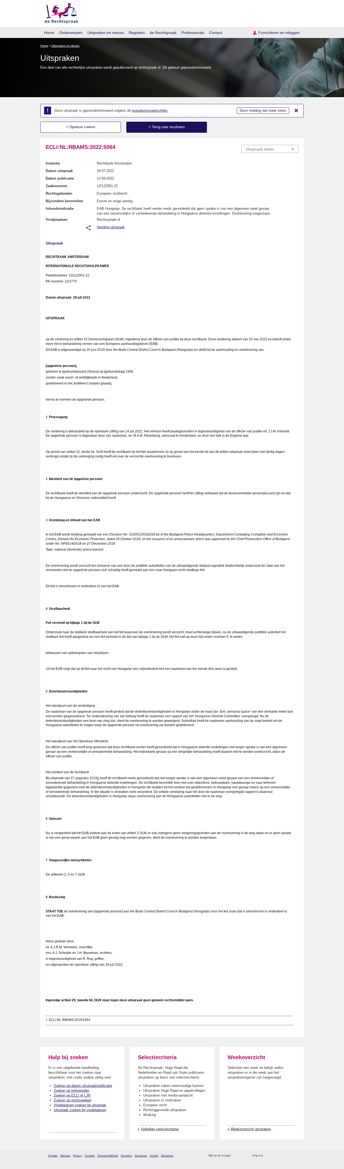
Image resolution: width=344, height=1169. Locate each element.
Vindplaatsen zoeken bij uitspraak (80, 1105)
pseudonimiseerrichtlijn (149, 110)
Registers (137, 32)
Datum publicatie (60, 178)
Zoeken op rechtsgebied (72, 1100)
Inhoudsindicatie (60, 208)
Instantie (53, 163)
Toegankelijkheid (107, 1155)
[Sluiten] (296, 110)
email (242, 1155)
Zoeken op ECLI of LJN (72, 1095)
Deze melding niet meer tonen (263, 110)
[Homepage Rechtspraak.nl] (59, 12)
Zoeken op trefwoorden (71, 1090)
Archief (154, 1155)
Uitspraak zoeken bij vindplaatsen (80, 1110)
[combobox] (270, 149)
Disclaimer (167, 1155)
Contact (215, 32)
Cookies (90, 1155)
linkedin (288, 1155)
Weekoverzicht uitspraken (251, 1129)
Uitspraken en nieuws (105, 32)
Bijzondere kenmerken (64, 201)
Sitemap (65, 1155)
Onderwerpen (71, 32)
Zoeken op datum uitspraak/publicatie (83, 1086)
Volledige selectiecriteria (159, 1129)
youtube (295, 1155)
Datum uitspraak (59, 171)
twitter (267, 1155)
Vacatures (141, 1155)
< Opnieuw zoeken (80, 127)
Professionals (192, 32)
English (53, 1155)
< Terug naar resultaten (167, 127)
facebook (274, 1155)
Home (49, 32)
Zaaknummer (56, 186)
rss (235, 1155)
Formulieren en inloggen (279, 32)
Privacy (77, 1155)
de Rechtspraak (163, 32)
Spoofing (126, 1155)
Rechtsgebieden (59, 193)
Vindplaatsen (56, 220)
